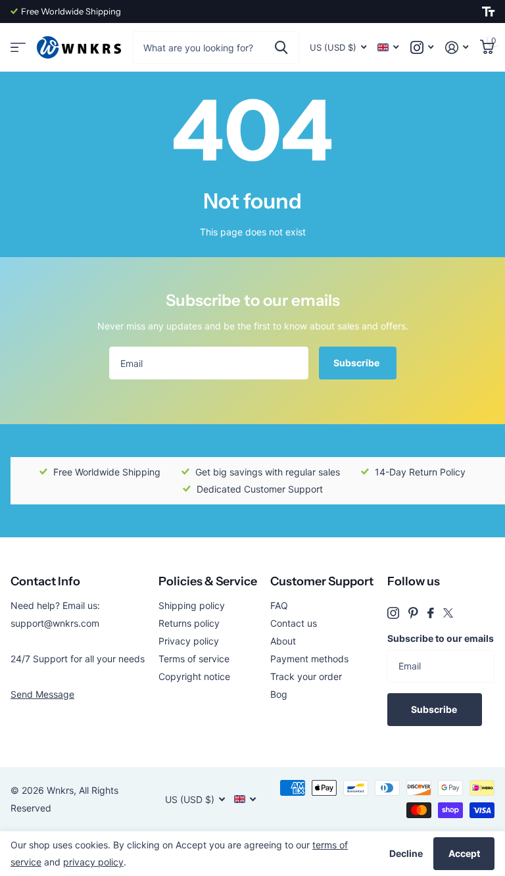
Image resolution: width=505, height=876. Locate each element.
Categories (18, 47)
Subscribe (357, 362)
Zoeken (281, 47)
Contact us (293, 623)
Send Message (42, 694)
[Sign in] (457, 47)
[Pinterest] (413, 613)
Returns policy (189, 623)
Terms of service (193, 658)
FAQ (279, 605)
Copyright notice (194, 676)
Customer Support (321, 581)
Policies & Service (207, 581)
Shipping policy (191, 605)
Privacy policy (188, 640)
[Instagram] (393, 613)
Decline (406, 853)
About (283, 640)
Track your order (306, 676)
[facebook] (430, 613)
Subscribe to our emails (440, 638)
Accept (464, 853)
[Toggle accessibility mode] (488, 11)
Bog (278, 694)
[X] (448, 613)
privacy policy (93, 861)
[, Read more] (422, 47)
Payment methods (309, 658)
